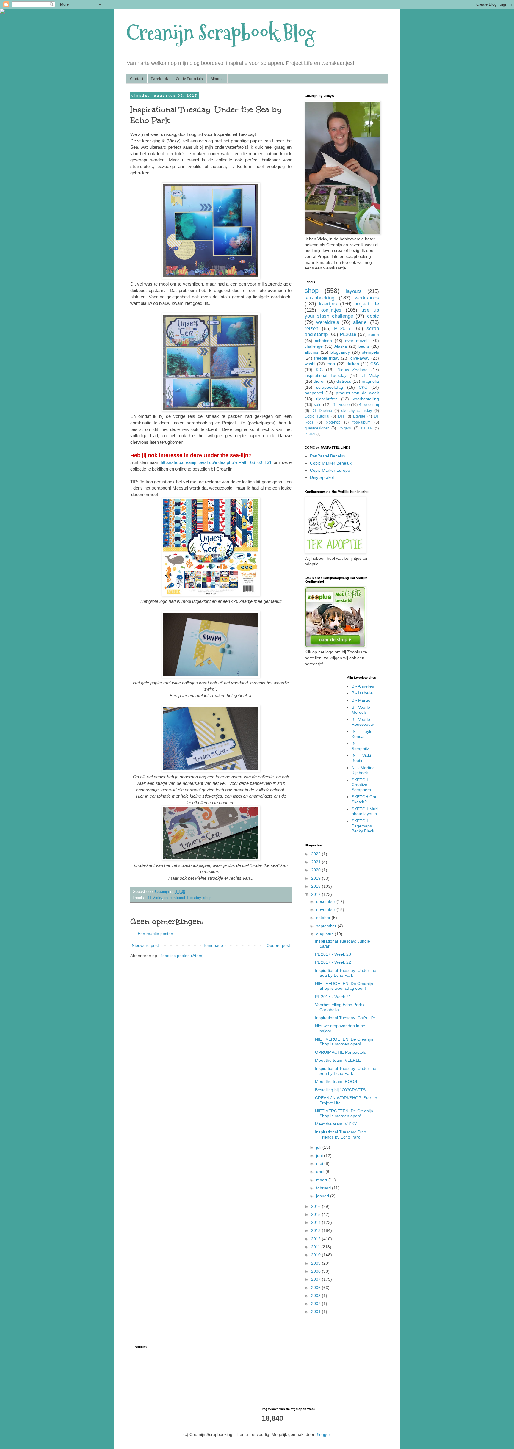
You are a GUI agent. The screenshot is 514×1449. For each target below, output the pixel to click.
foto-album (361, 422)
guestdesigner (317, 428)
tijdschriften (327, 398)
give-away (359, 358)
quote (373, 334)
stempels (370, 352)
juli (319, 1147)
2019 (316, 878)
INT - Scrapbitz (360, 746)
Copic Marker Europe (330, 470)
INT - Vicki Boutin (361, 758)
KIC (319, 369)
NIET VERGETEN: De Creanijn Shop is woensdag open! (344, 986)
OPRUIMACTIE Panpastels (340, 1052)
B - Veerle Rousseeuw (363, 722)
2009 (316, 1263)
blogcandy (340, 352)
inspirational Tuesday (182, 898)
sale (318, 404)
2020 (316, 870)
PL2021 (310, 434)
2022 (316, 853)
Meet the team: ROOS (336, 1081)
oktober (324, 917)
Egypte (359, 416)
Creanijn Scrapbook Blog (220, 32)
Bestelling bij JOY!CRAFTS (340, 1089)
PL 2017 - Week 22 (333, 962)
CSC (374, 363)
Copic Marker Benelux (331, 463)
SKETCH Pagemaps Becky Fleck (363, 825)
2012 (316, 1238)
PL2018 (348, 334)
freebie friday (326, 358)
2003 (316, 1295)
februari (324, 1187)
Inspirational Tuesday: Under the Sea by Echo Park (345, 973)
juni (320, 1155)
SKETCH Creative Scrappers (361, 784)
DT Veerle (341, 405)
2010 (316, 1254)
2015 (316, 1214)
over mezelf (357, 340)
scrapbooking (319, 298)
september (327, 925)
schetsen (323, 340)
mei (320, 1163)
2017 (316, 894)
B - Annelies (363, 686)
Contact (136, 78)
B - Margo (361, 700)
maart (322, 1179)
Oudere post (278, 945)
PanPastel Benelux (327, 456)
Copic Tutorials (189, 78)
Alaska (340, 346)
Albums (217, 78)
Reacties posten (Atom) (181, 955)
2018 (316, 886)
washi (310, 363)
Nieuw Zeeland (352, 369)
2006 (316, 1287)
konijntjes (330, 310)
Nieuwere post (145, 945)
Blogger (323, 1434)
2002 (316, 1303)
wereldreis (327, 322)
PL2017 (342, 328)
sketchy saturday (356, 411)
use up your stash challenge (342, 313)
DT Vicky (154, 898)
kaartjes (328, 304)
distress (343, 381)
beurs (363, 346)
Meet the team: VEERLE (338, 1060)
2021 (316, 862)
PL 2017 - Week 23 (333, 954)
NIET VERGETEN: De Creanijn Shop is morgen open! (344, 1042)
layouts (354, 291)
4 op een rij (369, 405)
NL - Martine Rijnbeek (363, 770)
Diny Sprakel (322, 477)
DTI (341, 416)
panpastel (314, 393)
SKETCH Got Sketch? (364, 799)
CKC (363, 387)
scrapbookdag (329, 387)
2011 (316, 1246)
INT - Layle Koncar (362, 734)
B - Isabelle (362, 693)
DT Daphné (321, 411)
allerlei (360, 322)
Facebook (159, 78)
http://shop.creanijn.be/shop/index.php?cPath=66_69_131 (216, 462)
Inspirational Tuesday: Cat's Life (345, 1017)
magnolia (370, 381)
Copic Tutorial (317, 416)
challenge (314, 346)
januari (323, 1196)
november (326, 909)
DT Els (366, 428)
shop (207, 898)
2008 (316, 1271)
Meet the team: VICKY (336, 1124)
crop (331, 363)
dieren (320, 381)
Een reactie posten (155, 933)
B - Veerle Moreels (361, 710)
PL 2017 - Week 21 (333, 996)
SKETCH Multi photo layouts (365, 811)
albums (311, 352)
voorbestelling (366, 398)
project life (366, 304)
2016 (316, 1206)
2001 (316, 1311)
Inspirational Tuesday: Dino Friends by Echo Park (340, 1134)
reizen (311, 328)
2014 (316, 1222)
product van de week (357, 393)
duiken (353, 363)
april (320, 1171)
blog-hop (333, 422)
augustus (325, 934)
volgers (345, 428)
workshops (367, 298)
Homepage (212, 945)
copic (373, 316)
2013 (316, 1230)
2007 (316, 1279)
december (326, 901)
